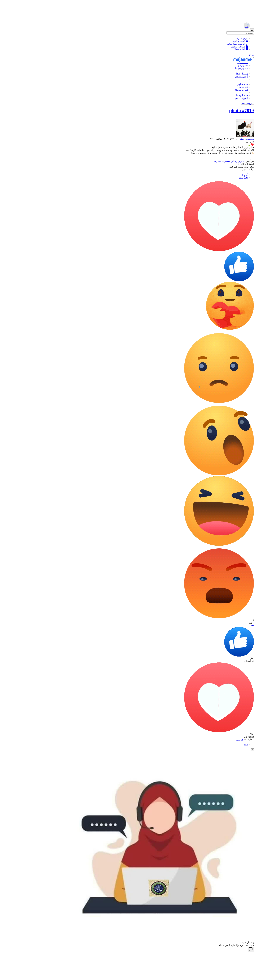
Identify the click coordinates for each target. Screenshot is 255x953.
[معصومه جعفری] (127, 128)
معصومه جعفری (246, 139)
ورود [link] (251, 54)
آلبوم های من (241, 76)
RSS (246, 744)
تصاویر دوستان (240, 68)
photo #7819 (241, 110)
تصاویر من (243, 65)
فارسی (239, 739)
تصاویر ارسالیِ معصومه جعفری (229, 161)
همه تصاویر (242, 84)
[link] (252, 625)
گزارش (244, 174)
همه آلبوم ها (242, 73)
